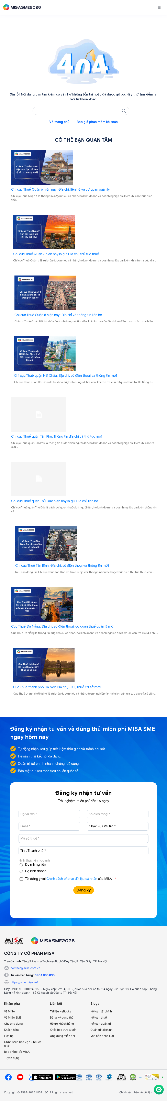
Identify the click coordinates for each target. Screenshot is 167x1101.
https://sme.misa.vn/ (24, 982)
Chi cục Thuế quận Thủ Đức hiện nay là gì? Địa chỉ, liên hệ (54, 501)
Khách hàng (12, 1029)
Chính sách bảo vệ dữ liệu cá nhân (71, 879)
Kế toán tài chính (101, 1011)
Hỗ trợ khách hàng (62, 1023)
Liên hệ (8, 1035)
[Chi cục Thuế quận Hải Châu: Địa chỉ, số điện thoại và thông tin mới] (84, 353)
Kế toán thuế (98, 1017)
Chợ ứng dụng (13, 1023)
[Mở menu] (159, 7)
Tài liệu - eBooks (60, 1011)
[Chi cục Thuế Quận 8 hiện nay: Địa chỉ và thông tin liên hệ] (84, 293)
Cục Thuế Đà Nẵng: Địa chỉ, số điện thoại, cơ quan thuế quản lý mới (62, 626)
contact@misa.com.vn (25, 968)
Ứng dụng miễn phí (62, 1035)
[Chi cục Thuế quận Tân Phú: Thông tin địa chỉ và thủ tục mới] (84, 414)
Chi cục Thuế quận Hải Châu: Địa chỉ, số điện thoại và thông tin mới (65, 375)
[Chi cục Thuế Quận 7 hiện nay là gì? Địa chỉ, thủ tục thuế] (84, 232)
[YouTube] (20, 1077)
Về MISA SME (12, 1017)
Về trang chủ (59, 122)
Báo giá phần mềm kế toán (97, 122)
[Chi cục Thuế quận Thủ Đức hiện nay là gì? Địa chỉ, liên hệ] (84, 479)
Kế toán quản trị (100, 1023)
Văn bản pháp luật (102, 1035)
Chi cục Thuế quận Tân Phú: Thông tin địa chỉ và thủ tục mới (56, 436)
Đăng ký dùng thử (62, 1017)
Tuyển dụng (12, 1057)
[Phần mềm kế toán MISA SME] (23, 7)
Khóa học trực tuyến (63, 1029)
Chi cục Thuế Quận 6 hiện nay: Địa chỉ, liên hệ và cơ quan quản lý (60, 189)
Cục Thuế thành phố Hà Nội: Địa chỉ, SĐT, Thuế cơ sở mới (57, 687)
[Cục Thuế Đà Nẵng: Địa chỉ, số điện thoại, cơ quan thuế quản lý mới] (84, 604)
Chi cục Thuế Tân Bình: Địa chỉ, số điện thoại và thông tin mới (62, 565)
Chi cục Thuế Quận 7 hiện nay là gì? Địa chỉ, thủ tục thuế (56, 254)
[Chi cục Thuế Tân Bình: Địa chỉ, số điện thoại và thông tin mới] (84, 543)
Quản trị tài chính (101, 1029)
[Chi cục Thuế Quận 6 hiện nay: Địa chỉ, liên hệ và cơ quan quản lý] (84, 167)
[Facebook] (8, 1077)
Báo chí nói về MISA (17, 1051)
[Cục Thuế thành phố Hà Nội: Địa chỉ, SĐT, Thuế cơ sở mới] (84, 665)
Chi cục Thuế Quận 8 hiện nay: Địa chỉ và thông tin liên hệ (58, 315)
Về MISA (9, 1011)
